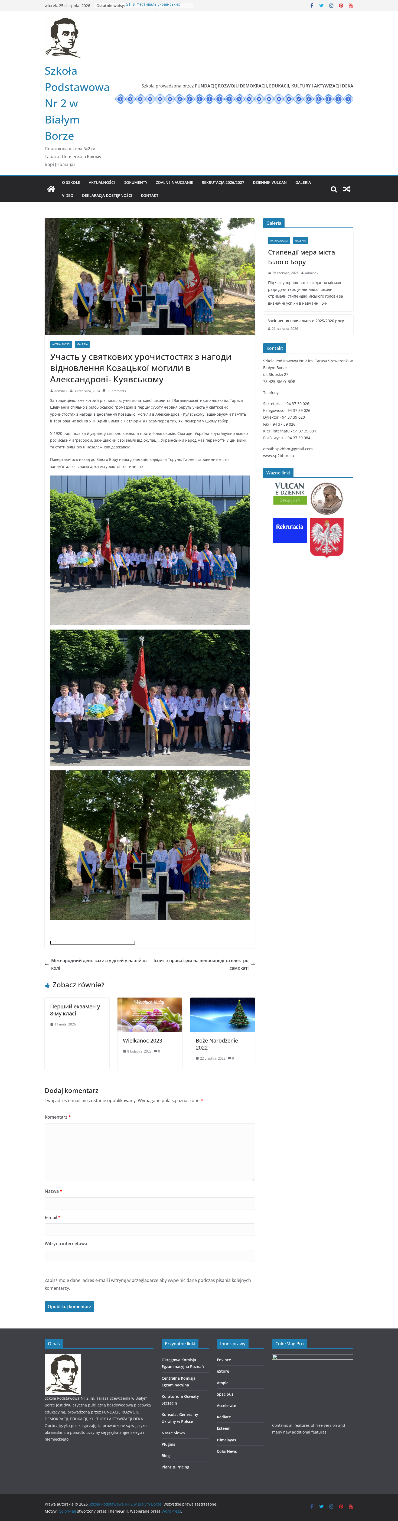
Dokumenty (135, 182)
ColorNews (227, 1451)
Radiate (224, 1416)
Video (67, 195)
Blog (166, 1455)
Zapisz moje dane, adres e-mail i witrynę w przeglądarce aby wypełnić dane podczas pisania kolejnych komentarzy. (148, 1284)
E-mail (53, 1217)
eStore (223, 1371)
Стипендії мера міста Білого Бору (301, 256)
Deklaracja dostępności (107, 195)
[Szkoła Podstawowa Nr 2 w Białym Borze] (51, 189)
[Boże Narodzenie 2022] (222, 1001)
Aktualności (102, 182)
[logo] (63, 1357)
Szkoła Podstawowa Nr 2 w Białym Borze (77, 103)
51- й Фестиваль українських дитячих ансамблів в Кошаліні (154, 8)
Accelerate (226, 1405)
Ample (223, 1382)
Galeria (303, 182)
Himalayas (226, 1439)
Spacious (225, 1394)
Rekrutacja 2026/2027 (223, 182)
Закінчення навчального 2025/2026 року (305, 320)
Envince (224, 1359)
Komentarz (58, 1117)
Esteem (223, 1428)
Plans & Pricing (175, 1467)
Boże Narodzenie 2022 (217, 1044)
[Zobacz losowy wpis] (346, 189)
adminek (60, 391)
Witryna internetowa (66, 1243)
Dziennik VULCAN (270, 182)
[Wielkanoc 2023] (150, 1001)
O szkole (71, 182)
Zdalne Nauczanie (174, 182)
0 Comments (116, 391)
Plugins (168, 1444)
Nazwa (53, 1191)
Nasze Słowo (173, 1432)
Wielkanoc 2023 (142, 1040)
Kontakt (149, 195)
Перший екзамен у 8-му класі (75, 1010)
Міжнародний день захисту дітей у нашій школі (99, 964)
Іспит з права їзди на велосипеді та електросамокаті (201, 964)
